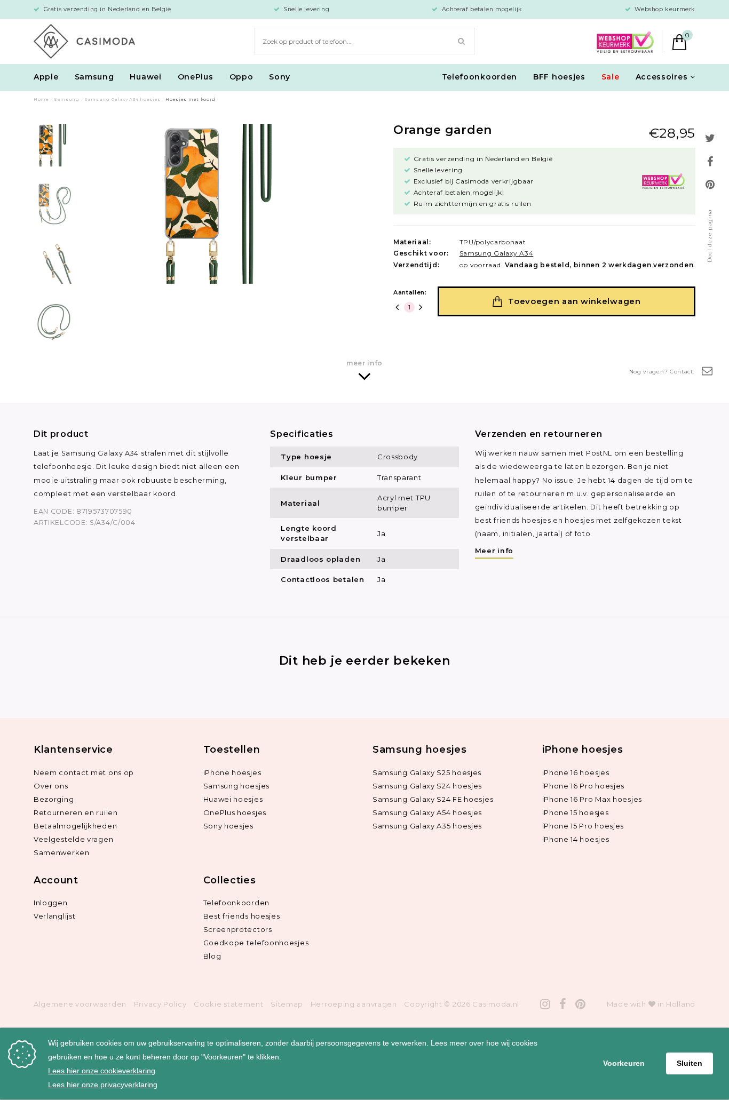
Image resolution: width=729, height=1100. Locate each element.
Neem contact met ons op (84, 772)
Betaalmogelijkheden (75, 826)
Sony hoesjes (228, 826)
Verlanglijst (54, 916)
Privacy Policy (160, 1004)
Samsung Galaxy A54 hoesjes (427, 812)
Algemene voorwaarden (80, 1004)
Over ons (51, 786)
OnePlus (195, 77)
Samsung (94, 77)
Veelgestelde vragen (73, 839)
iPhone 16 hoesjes (575, 772)
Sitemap (287, 1004)
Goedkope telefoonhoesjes (256, 942)
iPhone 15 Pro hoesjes (583, 826)
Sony (279, 77)
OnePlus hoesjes (235, 812)
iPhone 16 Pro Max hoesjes (592, 799)
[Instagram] (545, 1004)
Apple (46, 77)
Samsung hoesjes (236, 786)
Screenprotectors (237, 929)
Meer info (494, 551)
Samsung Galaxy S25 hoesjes (427, 772)
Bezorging (54, 799)
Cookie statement (228, 1004)
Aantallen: (410, 292)
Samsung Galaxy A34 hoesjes (122, 99)
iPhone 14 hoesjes (575, 839)
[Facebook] (563, 1004)
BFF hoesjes (559, 77)
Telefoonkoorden (480, 77)
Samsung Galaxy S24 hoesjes (427, 786)
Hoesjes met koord (190, 99)
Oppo (241, 77)
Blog (212, 956)
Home (41, 99)
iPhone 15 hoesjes (575, 812)
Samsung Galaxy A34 (496, 253)
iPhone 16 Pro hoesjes (583, 786)
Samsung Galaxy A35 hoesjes (427, 826)
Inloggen (51, 902)
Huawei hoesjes (233, 799)
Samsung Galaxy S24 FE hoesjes (433, 799)
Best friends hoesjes (241, 916)
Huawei (145, 77)
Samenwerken (62, 852)
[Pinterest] (580, 1004)
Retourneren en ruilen (76, 812)
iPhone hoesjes (232, 772)
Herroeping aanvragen (354, 1004)
